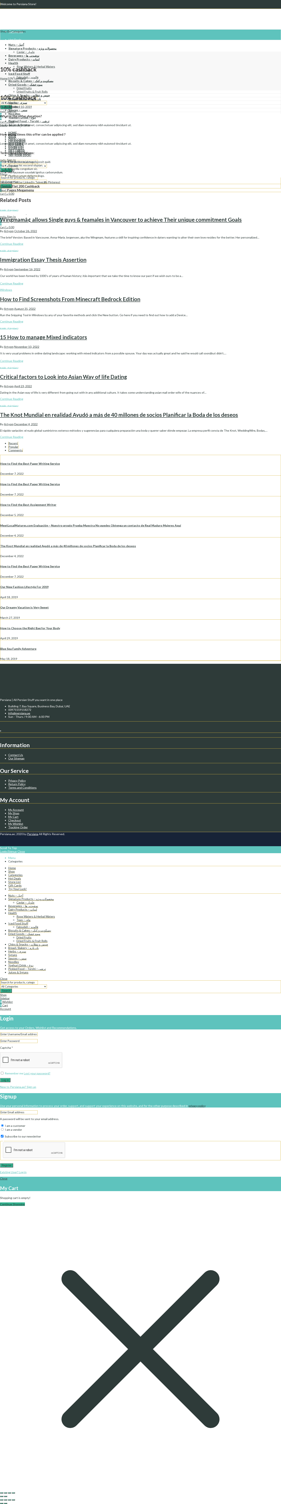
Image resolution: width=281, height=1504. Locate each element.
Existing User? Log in (13, 1172)
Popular (13, 446)
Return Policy (17, 784)
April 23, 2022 (23, 386)
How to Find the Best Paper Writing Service (30, 463)
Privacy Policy (17, 780)
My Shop (13, 813)
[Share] (5, 1493)
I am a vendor (13, 1129)
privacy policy (197, 1106)
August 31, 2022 (25, 308)
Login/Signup (8, 851)
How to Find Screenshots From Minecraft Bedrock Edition (70, 299)
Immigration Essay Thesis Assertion (43, 259)
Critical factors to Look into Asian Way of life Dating (63, 376)
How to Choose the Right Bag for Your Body (30, 628)
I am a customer (14, 1125)
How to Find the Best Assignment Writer (28, 504)
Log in (5, 1080)
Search (6, 990)
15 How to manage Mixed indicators (43, 337)
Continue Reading (11, 243)
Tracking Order (18, 827)
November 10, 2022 (26, 346)
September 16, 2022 (27, 269)
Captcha (6, 1047)
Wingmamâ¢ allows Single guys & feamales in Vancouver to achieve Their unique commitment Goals (121, 219)
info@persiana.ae (19, 713)
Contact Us (15, 755)
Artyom (9, 106)
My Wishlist (15, 823)
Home (4, 78)
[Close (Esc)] (1, 1493)
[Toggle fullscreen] (9, 1493)
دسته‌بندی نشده (9, 209)
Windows (6, 290)
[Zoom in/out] (13, 1493)
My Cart (13, 816)
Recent (13, 443)
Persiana (32, 834)
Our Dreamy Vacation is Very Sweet (24, 607)
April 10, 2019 (23, 106)
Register (7, 1165)
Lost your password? (37, 1073)
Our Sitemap (16, 758)
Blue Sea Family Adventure (18, 648)
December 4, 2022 (26, 424)
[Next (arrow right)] (5, 1496)
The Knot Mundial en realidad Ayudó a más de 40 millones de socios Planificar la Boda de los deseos (119, 414)
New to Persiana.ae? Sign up (18, 1087)
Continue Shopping (12, 1204)
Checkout (14, 820)
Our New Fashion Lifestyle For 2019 (24, 587)
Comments (15, 450)
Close (21, 851)
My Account (16, 809)
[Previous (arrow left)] (1, 1496)
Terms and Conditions (22, 787)
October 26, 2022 (25, 231)
